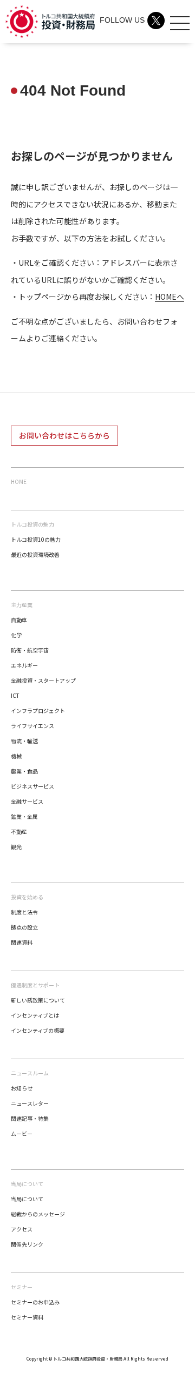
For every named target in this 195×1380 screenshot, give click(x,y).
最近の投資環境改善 (35, 554)
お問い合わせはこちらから (64, 435)
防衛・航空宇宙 (30, 650)
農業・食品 (24, 771)
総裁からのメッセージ (38, 1214)
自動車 (19, 620)
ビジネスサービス (32, 786)
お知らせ (21, 1088)
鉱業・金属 (24, 816)
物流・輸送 (24, 741)
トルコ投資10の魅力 (36, 539)
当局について (27, 1199)
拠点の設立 (24, 927)
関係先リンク (27, 1244)
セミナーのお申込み (35, 1302)
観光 (16, 847)
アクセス (21, 1229)
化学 (16, 635)
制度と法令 (24, 912)
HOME (19, 481)
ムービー (21, 1133)
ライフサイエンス (32, 726)
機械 (16, 756)
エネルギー (24, 665)
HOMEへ (169, 296)
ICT (15, 695)
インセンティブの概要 (37, 1030)
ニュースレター (30, 1103)
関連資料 (21, 942)
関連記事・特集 (30, 1118)
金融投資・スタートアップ (43, 680)
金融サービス (27, 801)
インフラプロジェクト (38, 710)
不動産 (19, 831)
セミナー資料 (27, 1317)
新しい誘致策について (38, 1000)
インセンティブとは (35, 1015)
